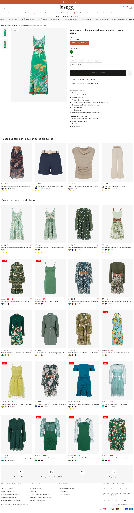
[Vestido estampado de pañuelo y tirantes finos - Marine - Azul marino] (39, 250)
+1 (12, 188)
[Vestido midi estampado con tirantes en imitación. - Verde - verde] (109, 250)
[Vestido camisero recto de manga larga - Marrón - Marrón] (42, 355)
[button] (3, 7)
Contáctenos (63, 491)
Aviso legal (34, 491)
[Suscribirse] (131, 489)
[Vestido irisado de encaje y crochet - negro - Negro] (8, 406)
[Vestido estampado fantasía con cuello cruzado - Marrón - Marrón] (75, 304)
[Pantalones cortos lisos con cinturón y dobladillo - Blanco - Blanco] (39, 188)
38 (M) (82, 61)
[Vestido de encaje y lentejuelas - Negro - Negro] (39, 460)
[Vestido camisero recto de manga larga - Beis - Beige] (39, 355)
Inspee (8, 504)
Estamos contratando (37, 500)
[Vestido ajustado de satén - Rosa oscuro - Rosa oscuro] (39, 304)
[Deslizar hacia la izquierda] (13, 67)
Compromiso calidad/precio (39, 494)
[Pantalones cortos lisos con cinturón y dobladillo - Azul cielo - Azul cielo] (42, 188)
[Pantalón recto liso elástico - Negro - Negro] (106, 188)
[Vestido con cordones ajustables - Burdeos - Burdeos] (75, 406)
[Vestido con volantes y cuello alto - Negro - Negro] (8, 304)
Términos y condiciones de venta (41, 497)
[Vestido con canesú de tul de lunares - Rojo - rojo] (75, 460)
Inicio (3, 25)
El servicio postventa (8, 497)
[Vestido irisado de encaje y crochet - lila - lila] (5, 406)
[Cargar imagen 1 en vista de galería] (5, 32)
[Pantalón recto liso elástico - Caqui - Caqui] (109, 188)
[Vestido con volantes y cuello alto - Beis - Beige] (5, 304)
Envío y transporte (7, 491)
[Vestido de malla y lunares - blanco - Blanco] (109, 406)
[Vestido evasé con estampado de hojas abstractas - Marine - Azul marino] (106, 304)
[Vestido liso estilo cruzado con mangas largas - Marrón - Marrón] (8, 460)
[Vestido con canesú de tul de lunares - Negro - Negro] (72, 460)
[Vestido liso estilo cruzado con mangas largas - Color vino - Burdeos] (5, 460)
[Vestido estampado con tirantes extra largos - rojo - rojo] (106, 355)
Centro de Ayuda (64, 494)
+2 (114, 188)
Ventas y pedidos (7, 488)
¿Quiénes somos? (36, 488)
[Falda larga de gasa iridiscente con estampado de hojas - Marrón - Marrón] (5, 188)
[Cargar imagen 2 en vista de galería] (5, 44)
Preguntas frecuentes (66, 488)
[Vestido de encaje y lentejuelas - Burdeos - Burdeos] (42, 460)
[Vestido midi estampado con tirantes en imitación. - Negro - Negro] (106, 250)
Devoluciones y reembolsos (10, 494)
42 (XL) (98, 61)
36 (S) (74, 61)
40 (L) (90, 61)
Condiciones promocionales (11, 500)
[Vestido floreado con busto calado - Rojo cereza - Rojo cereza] (109, 460)
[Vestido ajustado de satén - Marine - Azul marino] (42, 304)
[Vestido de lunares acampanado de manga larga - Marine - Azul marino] (72, 250)
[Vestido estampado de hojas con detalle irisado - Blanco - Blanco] (5, 250)
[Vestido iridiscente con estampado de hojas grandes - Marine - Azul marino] (39, 406)
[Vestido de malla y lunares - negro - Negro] (106, 406)
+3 (47, 188)
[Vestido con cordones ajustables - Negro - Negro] (72, 406)
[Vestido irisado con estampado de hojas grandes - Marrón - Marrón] (42, 406)
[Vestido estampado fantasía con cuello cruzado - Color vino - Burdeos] (72, 304)
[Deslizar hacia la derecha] (64, 67)
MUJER (9, 25)
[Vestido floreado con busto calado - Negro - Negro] (106, 460)
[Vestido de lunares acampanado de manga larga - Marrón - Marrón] (75, 250)
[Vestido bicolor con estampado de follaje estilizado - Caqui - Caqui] (8, 355)
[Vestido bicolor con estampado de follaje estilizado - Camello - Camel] (5, 355)
